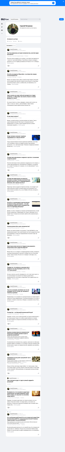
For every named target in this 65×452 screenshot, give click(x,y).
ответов (9, 41)
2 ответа (17, 208)
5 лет (19, 222)
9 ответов (17, 160)
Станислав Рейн (15, 294)
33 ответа (26, 55)
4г (18, 49)
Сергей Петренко (14, 19)
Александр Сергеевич (16, 271)
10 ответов (19, 77)
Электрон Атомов (15, 184)
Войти (61, 19)
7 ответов (18, 139)
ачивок (20, 41)
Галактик (14, 139)
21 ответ (20, 117)
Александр (14, 77)
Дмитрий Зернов (15, 363)
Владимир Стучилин (16, 424)
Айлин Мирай (14, 117)
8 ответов (23, 271)
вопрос (15, 41)
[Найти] (40, 19)
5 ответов (21, 184)
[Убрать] (19, 19)
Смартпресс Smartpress (16, 249)
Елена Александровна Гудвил (18, 55)
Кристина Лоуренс (15, 397)
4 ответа (9, 384)
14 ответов (18, 99)
